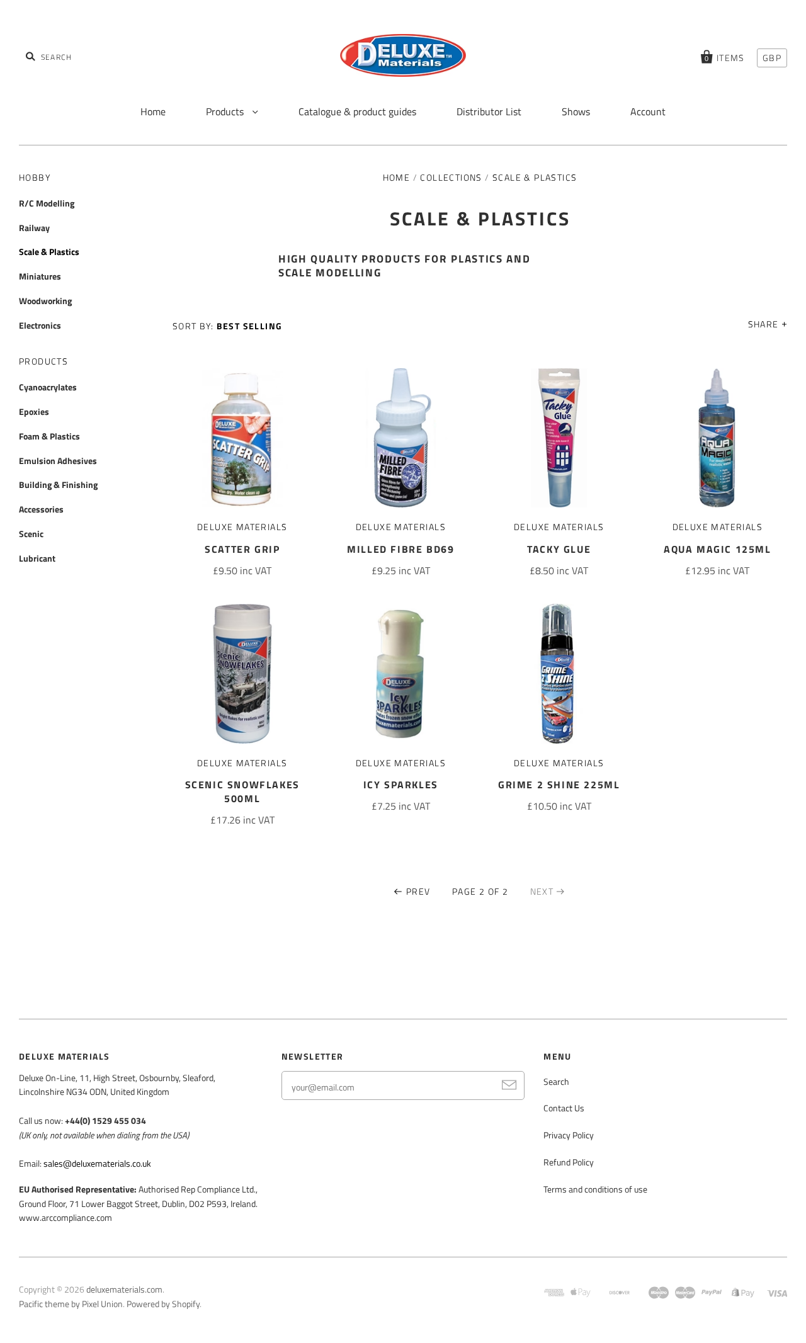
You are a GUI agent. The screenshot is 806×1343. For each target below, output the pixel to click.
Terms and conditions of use (595, 1189)
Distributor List (489, 111)
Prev (418, 891)
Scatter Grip (242, 549)
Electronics (40, 325)
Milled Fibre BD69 (400, 549)
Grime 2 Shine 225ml (559, 784)
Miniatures (40, 276)
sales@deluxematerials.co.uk (97, 1163)
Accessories (41, 509)
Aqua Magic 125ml (717, 549)
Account (648, 111)
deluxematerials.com (124, 1289)
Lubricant (37, 558)
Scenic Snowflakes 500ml (242, 791)
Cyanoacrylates (48, 387)
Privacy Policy (568, 1135)
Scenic (31, 533)
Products (226, 111)
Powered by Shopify (163, 1303)
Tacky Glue (559, 549)
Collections (451, 177)
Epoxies (34, 411)
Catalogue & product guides (357, 111)
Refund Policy (568, 1162)
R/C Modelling (46, 203)
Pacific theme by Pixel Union (71, 1303)
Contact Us (563, 1107)
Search (556, 1081)
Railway (34, 227)
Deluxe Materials (242, 526)
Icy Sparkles (400, 784)
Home (153, 111)
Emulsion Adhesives (58, 460)
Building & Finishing (58, 484)
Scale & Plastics (49, 251)
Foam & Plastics (49, 436)
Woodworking (45, 300)
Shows (576, 111)
